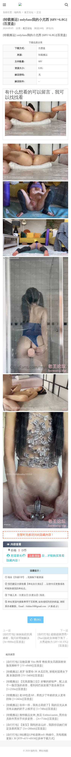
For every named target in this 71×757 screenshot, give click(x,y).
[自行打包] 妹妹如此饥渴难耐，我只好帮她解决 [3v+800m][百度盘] (17, 638)
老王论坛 (28, 12)
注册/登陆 (34, 555)
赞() (37, 619)
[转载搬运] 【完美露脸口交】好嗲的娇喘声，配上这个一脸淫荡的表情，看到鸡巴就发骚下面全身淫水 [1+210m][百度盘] (36, 685)
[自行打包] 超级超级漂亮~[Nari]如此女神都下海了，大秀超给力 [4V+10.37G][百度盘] (52, 640)
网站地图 (43, 750)
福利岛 (36, 5)
